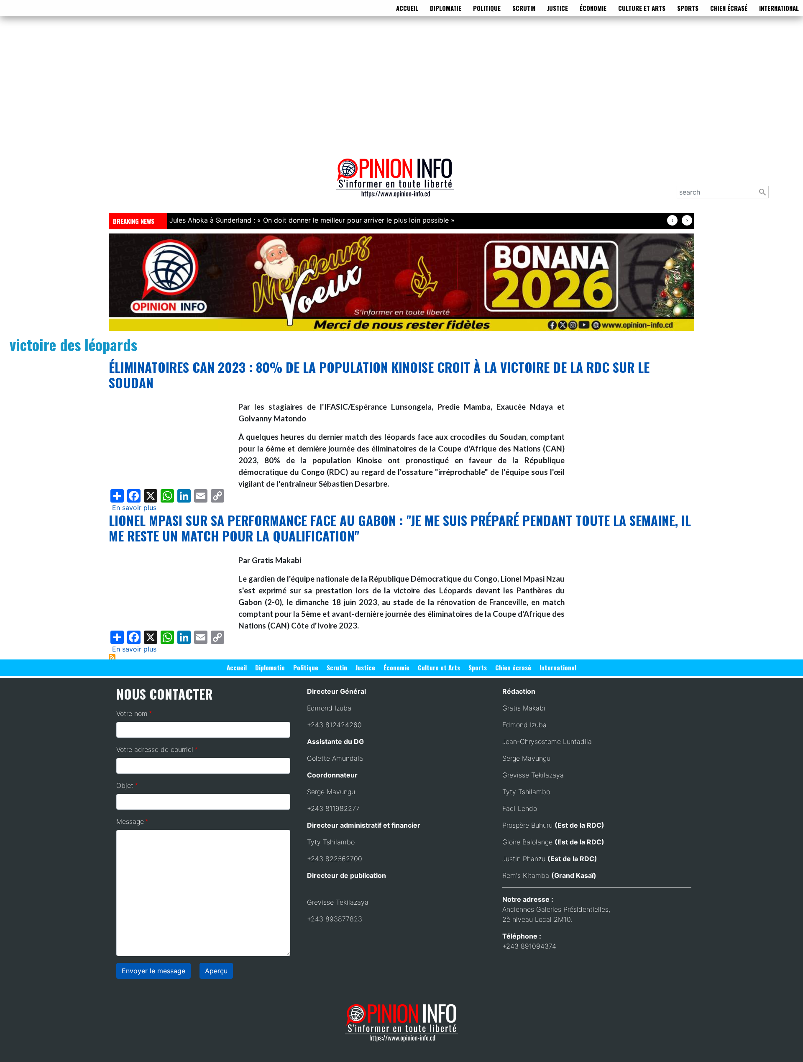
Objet (124, 785)
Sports (687, 8)
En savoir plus (134, 507)
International (779, 8)
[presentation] (672, 220)
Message (130, 821)
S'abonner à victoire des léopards (112, 657)
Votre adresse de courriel (154, 749)
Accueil (407, 8)
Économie (593, 8)
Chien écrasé (728, 8)
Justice (557, 8)
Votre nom (132, 713)
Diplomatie (445, 8)
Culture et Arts (641, 8)
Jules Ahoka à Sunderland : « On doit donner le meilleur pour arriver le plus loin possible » (312, 220)
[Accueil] (398, 183)
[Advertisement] (401, 85)
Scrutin (523, 8)
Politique (487, 8)
